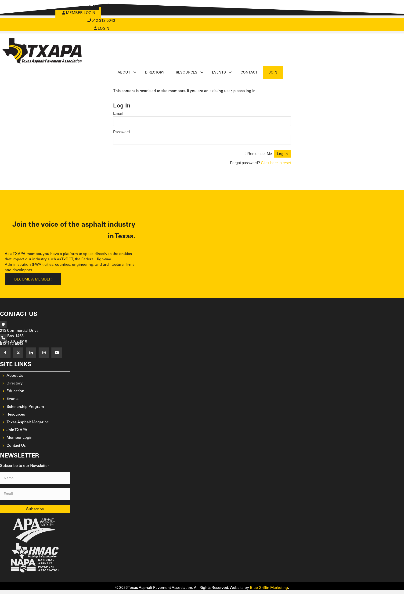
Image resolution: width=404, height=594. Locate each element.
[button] (134, 72)
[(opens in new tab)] (35, 530)
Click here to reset (276, 163)
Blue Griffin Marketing (269, 587)
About (124, 72)
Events (219, 72)
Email (118, 113)
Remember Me (259, 154)
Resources (186, 72)
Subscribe (35, 508)
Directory (154, 72)
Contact (249, 72)
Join (273, 72)
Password (121, 132)
